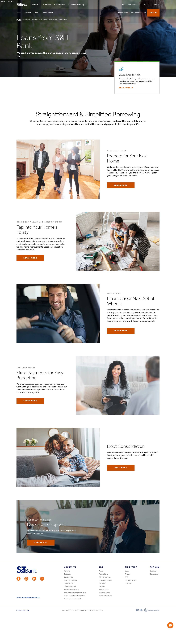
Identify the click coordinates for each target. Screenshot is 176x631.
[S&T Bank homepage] (22, 5)
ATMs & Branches (135, 13)
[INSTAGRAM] (26, 579)
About (146, 5)
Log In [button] (153, 13)
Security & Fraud (131, 580)
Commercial (59, 5)
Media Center (104, 589)
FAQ (144, 13)
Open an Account (134, 5)
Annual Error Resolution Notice (75, 593)
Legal (127, 571)
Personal (35, 4)
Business (47, 5)
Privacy (127, 574)
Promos (156, 5)
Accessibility (103, 574)
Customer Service (122, 13)
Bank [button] (18, 13)
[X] (42, 579)
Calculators (154, 574)
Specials (153, 571)
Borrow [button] (27, 13)
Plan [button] (36, 13)
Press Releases (104, 593)
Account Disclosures (71, 589)
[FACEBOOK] (18, 579)
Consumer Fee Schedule (73, 599)
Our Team (102, 583)
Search (108, 1)
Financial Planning (76, 5)
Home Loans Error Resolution (74, 596)
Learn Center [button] (47, 13)
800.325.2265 (22, 610)
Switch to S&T (69, 583)
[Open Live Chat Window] (170, 625)
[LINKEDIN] (34, 579)
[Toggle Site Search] (123, 5)
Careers (102, 586)
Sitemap (128, 583)
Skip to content (7, 1)
